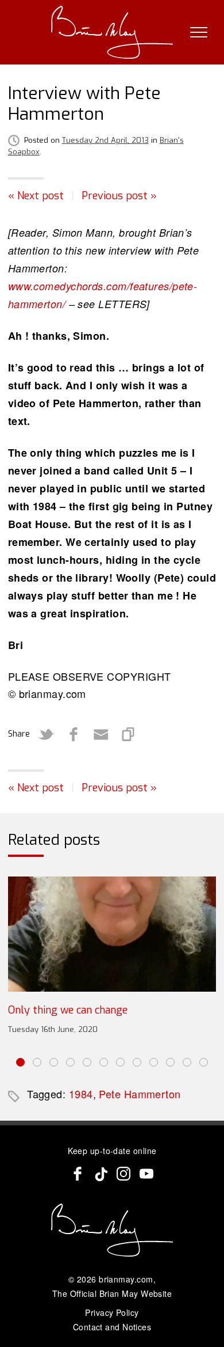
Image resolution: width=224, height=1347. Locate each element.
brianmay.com (126, 1279)
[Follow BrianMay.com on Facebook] (77, 1173)
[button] (20, 1062)
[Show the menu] (198, 32)
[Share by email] (101, 734)
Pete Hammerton (139, 1093)
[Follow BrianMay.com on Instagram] (123, 1173)
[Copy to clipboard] (128, 734)
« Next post (36, 196)
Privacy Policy (111, 1312)
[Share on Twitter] (45, 734)
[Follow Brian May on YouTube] (146, 1173)
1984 (81, 1093)
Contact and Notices (112, 1327)
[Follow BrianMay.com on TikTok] (100, 1173)
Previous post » (119, 196)
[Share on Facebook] (73, 734)
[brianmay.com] (112, 32)
